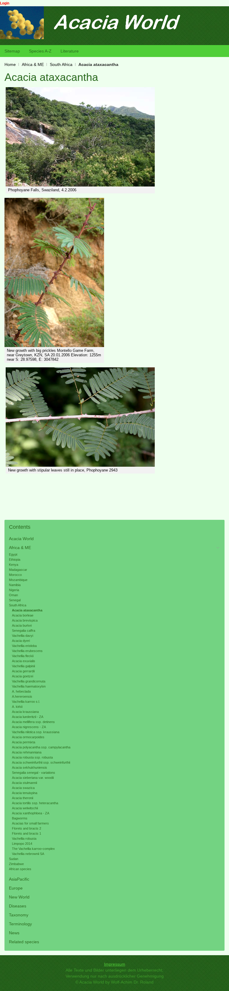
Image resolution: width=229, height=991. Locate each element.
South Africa (61, 64)
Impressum (114, 964)
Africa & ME (33, 64)
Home (10, 64)
